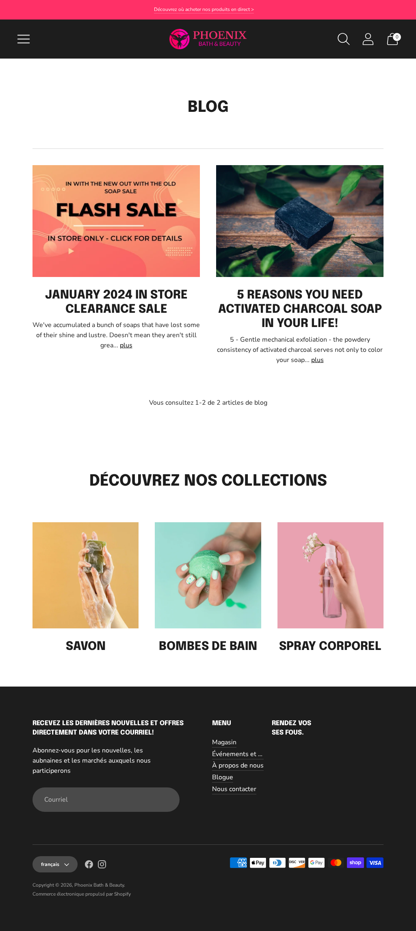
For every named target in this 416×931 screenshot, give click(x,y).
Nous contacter (234, 789)
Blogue (222, 777)
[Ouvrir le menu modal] (23, 39)
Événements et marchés (247, 754)
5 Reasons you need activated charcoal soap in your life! (300, 309)
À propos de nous (238, 765)
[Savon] (85, 575)
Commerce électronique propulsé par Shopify (81, 894)
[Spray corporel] (330, 575)
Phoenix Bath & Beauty (99, 885)
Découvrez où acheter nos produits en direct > (204, 9)
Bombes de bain (208, 647)
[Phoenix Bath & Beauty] (208, 39)
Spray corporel (330, 647)
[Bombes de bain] (208, 575)
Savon (86, 647)
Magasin (224, 742)
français (50, 864)
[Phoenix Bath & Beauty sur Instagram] (102, 865)
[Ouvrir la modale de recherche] (343, 39)
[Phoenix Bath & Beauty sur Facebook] (89, 865)
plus (126, 345)
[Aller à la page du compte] (368, 39)
